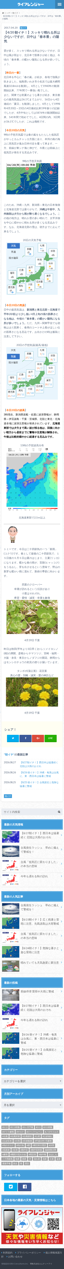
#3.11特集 (15, 1127)
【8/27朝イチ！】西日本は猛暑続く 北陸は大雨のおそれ (39, 764)
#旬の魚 (20, 1145)
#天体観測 (27, 1141)
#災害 (15, 1150)
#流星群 (6, 1150)
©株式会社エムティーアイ (41, 1264)
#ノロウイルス (51, 1132)
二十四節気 (7, 1159)
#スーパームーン (34, 1132)
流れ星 (37, 1159)
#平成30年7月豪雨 (43, 1141)
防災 (15, 1163)
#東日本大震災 (39, 1145)
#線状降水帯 (50, 1150)
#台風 (5, 1136)
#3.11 (5, 1127)
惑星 (24, 1159)
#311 (38, 1127)
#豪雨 (5, 1154)
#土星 (37, 1136)
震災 (27, 1163)
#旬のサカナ (8, 1145)
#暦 (28, 1145)
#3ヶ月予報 (28, 1127)
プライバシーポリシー (29, 1252)
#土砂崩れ (47, 1136)
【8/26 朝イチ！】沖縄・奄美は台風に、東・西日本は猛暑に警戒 (39, 774)
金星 (58, 1159)
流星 (45, 1159)
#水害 (51, 1145)
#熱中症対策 (36, 1150)
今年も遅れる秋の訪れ (34, 876)
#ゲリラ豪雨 (8, 1132)
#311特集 (47, 1127)
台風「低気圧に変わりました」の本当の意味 (40, 864)
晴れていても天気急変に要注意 (40, 962)
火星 (52, 1159)
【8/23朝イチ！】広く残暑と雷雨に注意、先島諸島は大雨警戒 (40, 921)
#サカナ (20, 1132)
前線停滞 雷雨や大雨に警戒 (37, 991)
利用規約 (7, 1252)
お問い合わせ (15, 1256)
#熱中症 (24, 1150)
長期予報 (6, 1163)
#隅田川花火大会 (18, 1154)
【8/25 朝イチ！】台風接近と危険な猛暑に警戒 (39, 784)
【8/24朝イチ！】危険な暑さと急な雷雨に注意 (40, 950)
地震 (17, 1159)
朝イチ (9, 754)
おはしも (53, 1154)
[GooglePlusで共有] (38, 738)
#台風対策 (15, 1136)
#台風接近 (27, 1136)
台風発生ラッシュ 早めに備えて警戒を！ (40, 849)
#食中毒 (42, 1154)
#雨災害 (32, 1154)
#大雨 (17, 1141)
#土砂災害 (7, 1141)
